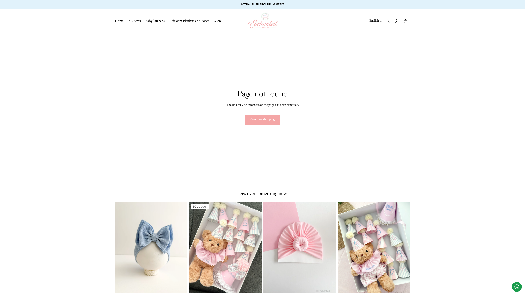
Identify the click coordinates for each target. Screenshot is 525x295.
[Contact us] (517, 287)
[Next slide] (181, 247)
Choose (184, 286)
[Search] (388, 21)
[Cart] (405, 21)
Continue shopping (262, 119)
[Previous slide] (121, 247)
